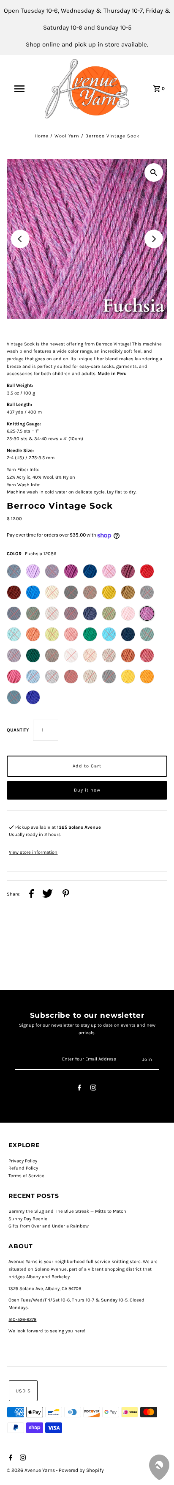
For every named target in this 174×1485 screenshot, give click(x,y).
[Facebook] (79, 1089)
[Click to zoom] (153, 172)
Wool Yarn (66, 136)
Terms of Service (26, 1175)
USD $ (23, 1391)
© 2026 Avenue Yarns (31, 1470)
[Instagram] (93, 1089)
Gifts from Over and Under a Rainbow (48, 1226)
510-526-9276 (22, 1319)
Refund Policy (23, 1168)
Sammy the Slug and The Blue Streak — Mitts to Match (67, 1211)
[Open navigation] (24, 88)
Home (42, 136)
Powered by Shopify (81, 1470)
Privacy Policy (22, 1161)
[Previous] (20, 239)
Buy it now (87, 790)
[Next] (153, 239)
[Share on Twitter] (47, 894)
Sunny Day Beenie (27, 1219)
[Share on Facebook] (31, 894)
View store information (33, 852)
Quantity (18, 730)
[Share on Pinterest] (66, 894)
